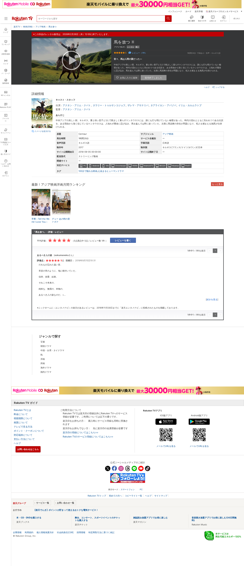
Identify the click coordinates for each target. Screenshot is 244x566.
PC (84, 166)
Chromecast (120, 166)
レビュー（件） (139, 53)
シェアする (220, 87)
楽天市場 (199, 11)
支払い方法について (24, 439)
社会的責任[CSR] (65, 532)
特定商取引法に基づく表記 (101, 532)
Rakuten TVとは (22, 410)
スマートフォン (128, 489)
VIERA (134, 166)
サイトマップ (160, 495)
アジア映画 (168, 134)
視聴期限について (23, 418)
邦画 (43, 363)
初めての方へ (115, 495)
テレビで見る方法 (23, 426)
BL (42, 354)
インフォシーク (175, 11)
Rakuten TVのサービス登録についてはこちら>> (88, 436)
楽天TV (17, 26)
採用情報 (81, 532)
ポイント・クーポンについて (29, 430)
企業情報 (17, 532)
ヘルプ (206, 87)
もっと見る (217, 184)
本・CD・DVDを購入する (28, 517)
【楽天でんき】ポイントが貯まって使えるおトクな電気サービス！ (66, 510)
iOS (107, 166)
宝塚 (43, 341)
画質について (21, 422)
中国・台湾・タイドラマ (52, 350)
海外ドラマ (46, 367)
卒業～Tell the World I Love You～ (40, 220)
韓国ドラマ (46, 346)
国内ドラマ (46, 372)
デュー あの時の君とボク (61, 220)
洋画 (43, 359)
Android (95, 166)
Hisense (175, 166)
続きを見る (212, 299)
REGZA (162, 166)
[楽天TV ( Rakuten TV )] (22, 20)
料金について (21, 414)
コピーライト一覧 (133, 495)
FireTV (188, 166)
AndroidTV (148, 166)
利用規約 (29, 532)
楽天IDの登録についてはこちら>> (80, 432)
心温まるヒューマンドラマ (111, 171)
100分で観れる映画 (88, 171)
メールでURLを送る (166, 446)
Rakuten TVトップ (97, 495)
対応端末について (23, 434)
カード (188, 11)
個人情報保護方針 (45, 532)
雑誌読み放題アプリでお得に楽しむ (150, 517)
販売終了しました (153, 77)
